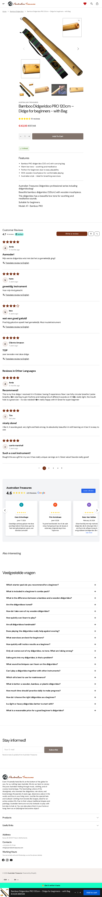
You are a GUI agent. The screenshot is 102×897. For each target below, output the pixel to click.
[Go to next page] (62, 468)
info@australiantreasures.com (12, 848)
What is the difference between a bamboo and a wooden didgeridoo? (39, 598)
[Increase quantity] (80, 892)
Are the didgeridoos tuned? (19, 604)
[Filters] (91, 234)
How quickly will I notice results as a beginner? (28, 644)
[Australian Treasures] (21, 3)
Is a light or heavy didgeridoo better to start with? (30, 704)
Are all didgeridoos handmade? (21, 624)
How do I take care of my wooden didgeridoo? (28, 611)
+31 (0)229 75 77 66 (8, 845)
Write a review (71, 233)
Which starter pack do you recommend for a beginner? (32, 584)
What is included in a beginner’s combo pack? (28, 591)
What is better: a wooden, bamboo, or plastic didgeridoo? (33, 684)
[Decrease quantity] (75, 892)
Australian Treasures (15, 873)
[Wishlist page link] (84, 3)
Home (4, 11)
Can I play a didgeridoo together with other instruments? (33, 670)
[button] (5, 3)
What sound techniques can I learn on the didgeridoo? (32, 664)
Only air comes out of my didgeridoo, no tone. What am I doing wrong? (39, 651)
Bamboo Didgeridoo (17, 11)
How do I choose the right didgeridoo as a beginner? (31, 697)
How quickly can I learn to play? (21, 617)
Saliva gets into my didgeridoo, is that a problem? (29, 657)
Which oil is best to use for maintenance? (26, 677)
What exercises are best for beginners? (25, 637)
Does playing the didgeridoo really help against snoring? (33, 631)
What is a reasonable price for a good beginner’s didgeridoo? (35, 710)
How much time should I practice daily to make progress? (33, 690)
